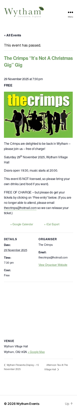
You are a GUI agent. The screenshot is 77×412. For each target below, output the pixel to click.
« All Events (12, 35)
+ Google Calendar (21, 224)
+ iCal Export (51, 224)
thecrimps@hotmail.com (20, 207)
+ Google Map (36, 352)
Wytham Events (27, 404)
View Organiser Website (52, 265)
